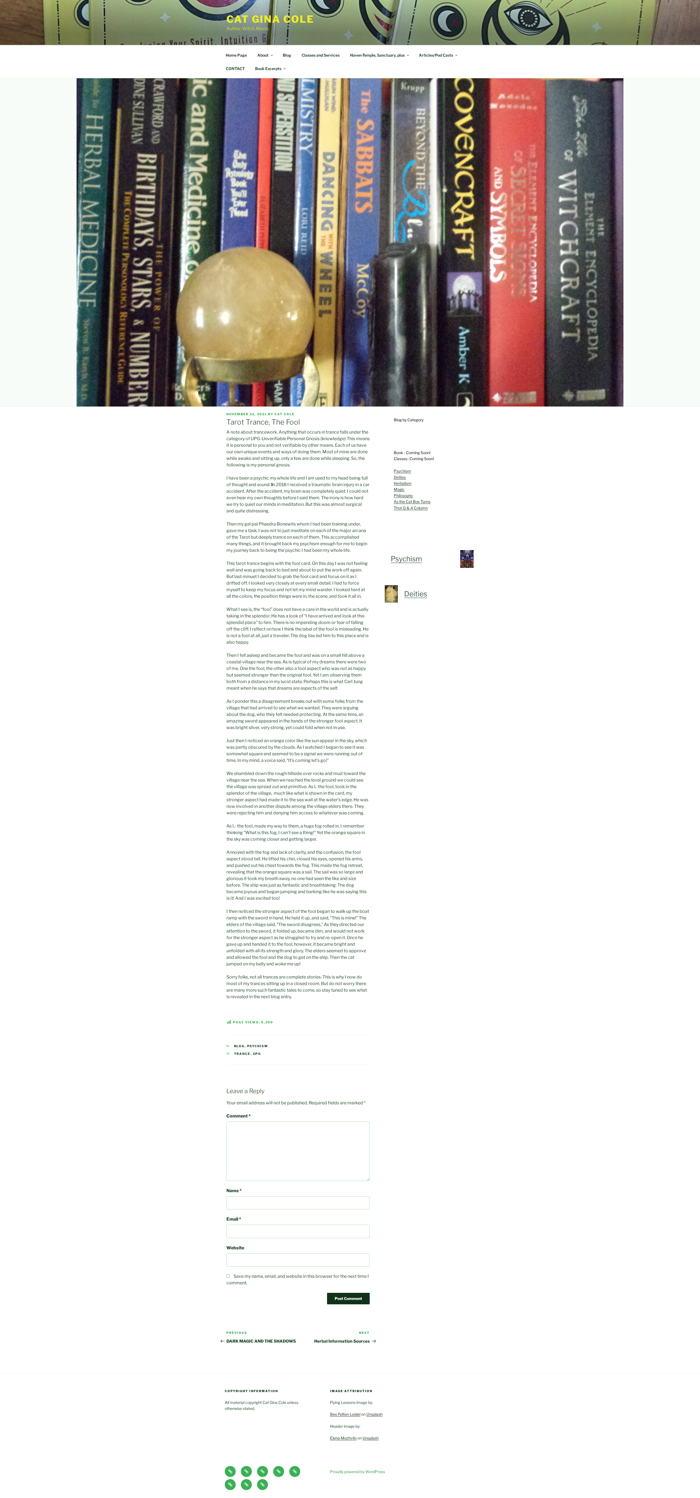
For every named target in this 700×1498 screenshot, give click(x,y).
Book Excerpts (268, 68)
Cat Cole (284, 414)
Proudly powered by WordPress (357, 1471)
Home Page (236, 55)
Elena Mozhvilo (343, 1438)
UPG (257, 1054)
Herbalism (403, 483)
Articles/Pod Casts (436, 55)
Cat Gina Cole (270, 19)
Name (234, 1190)
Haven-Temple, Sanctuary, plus (377, 55)
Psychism (402, 471)
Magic (399, 489)
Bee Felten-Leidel (345, 1414)
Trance (242, 1054)
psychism (257, 1046)
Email (233, 1219)
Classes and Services (321, 55)
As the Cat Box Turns (412, 501)
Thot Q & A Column (411, 508)
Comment (238, 1116)
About (263, 55)
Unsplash (374, 1414)
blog (239, 1046)
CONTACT (235, 68)
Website (235, 1247)
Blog (287, 55)
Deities (400, 477)
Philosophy (403, 495)
